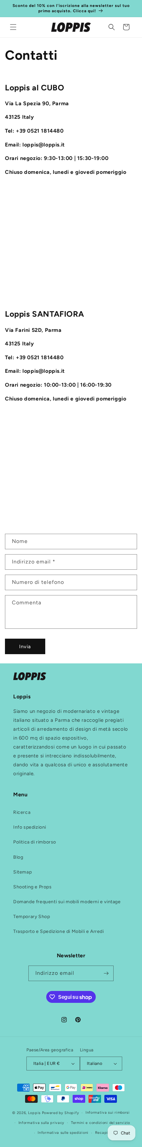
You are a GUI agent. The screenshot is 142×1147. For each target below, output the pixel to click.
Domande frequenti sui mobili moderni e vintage (67, 902)
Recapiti (103, 1133)
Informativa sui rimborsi (108, 1112)
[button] (13, 27)
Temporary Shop (31, 916)
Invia (25, 647)
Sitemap (22, 872)
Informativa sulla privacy (41, 1123)
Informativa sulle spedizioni (63, 1133)
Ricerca (21, 812)
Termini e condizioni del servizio (100, 1123)
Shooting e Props (32, 887)
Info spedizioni (29, 827)
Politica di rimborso (34, 842)
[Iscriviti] (106, 973)
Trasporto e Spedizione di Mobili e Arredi (58, 931)
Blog (18, 857)
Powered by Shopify (60, 1113)
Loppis (35, 1113)
